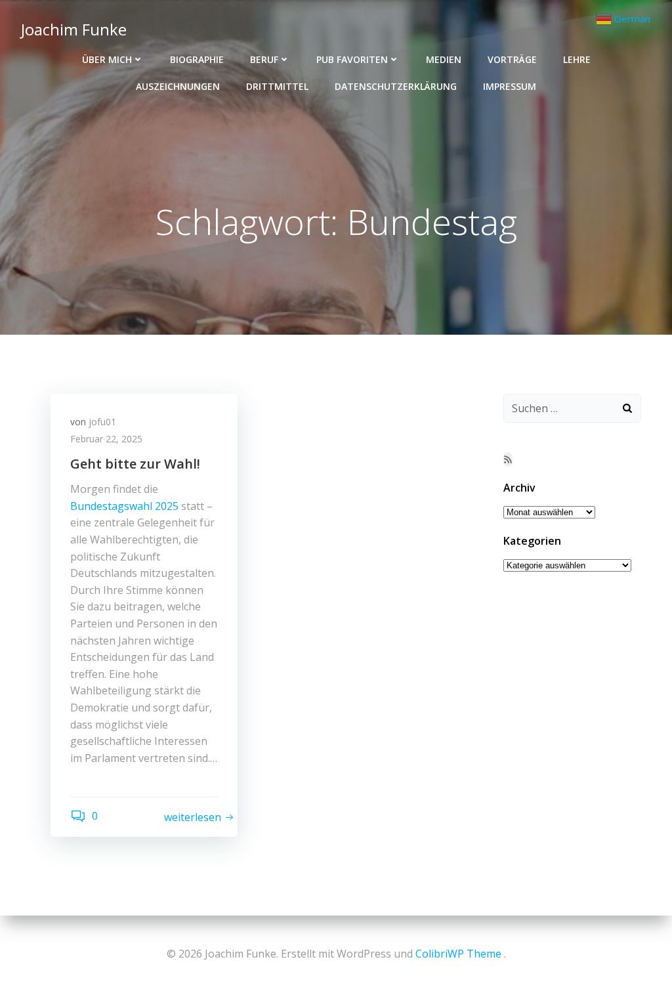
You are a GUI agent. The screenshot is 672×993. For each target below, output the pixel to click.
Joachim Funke (74, 29)
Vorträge (512, 59)
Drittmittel (277, 86)
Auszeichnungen (178, 86)
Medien (443, 59)
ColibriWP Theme (458, 953)
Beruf (264, 59)
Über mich (107, 59)
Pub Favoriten (352, 59)
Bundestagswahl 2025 (124, 506)
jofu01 (102, 421)
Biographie (197, 59)
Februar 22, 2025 (106, 439)
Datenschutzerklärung (396, 86)
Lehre (577, 59)
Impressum (509, 86)
